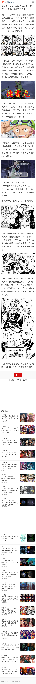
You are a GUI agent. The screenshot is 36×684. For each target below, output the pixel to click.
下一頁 (18, 375)
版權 (18, 681)
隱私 (16, 681)
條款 (13, 681)
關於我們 (3, 681)
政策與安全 (9, 681)
